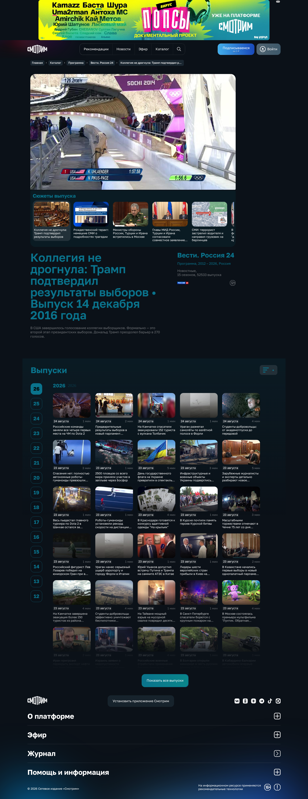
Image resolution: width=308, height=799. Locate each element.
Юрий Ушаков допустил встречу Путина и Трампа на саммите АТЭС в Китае (156, 570)
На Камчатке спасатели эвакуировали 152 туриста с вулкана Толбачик (156, 430)
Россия (225, 264)
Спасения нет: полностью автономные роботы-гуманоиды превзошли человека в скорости (71, 478)
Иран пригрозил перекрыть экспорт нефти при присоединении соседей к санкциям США (71, 666)
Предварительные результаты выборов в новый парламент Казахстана (111, 432)
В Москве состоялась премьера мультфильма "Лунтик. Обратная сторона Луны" (239, 619)
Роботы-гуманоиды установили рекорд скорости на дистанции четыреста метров (112, 525)
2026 (72, 385)
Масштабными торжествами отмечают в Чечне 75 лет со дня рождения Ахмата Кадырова (240, 527)
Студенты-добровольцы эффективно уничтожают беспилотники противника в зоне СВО (113, 619)
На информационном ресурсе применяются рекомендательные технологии (229, 787)
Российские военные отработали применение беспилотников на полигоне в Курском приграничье (155, 667)
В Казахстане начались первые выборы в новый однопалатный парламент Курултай (240, 572)
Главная (37, 62)
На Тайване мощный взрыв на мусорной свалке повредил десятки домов (156, 619)
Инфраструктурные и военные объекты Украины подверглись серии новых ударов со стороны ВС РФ (196, 480)
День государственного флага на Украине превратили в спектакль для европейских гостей (155, 478)
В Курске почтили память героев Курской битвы (198, 521)
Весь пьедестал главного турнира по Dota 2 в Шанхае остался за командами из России (70, 525)
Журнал (41, 753)
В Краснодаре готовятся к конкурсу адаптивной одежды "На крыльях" (156, 523)
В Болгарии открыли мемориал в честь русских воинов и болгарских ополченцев (199, 666)
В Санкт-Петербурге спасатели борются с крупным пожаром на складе (195, 619)
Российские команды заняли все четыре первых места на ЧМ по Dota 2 (72, 430)
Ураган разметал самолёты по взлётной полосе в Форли (196, 430)
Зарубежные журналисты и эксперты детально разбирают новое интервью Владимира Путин (240, 480)
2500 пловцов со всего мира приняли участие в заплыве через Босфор (112, 477)
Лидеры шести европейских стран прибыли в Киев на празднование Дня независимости (193, 573)
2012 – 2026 (207, 264)
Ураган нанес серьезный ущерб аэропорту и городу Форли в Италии (112, 570)
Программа (76, 62)
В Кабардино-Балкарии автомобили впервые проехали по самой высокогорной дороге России (239, 667)
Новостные (186, 271)
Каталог (55, 62)
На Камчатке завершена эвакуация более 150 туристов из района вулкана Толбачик (70, 619)
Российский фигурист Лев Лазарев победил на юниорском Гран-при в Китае (71, 572)
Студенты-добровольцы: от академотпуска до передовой (239, 430)
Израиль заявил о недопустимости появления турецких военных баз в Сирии (110, 666)
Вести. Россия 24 (102, 62)
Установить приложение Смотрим (141, 701)
